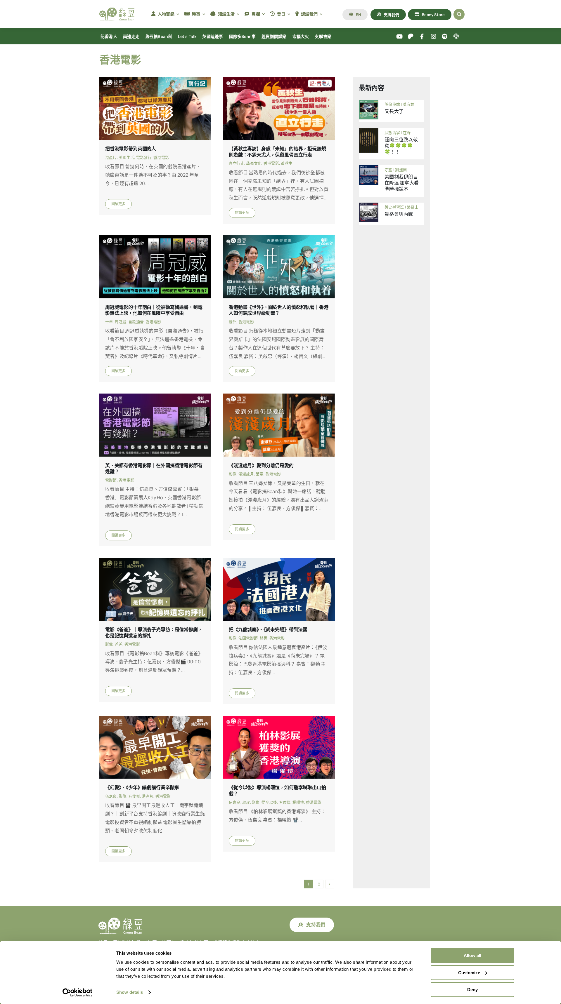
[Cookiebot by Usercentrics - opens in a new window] (77, 992)
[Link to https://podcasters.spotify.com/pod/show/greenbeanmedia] (445, 36)
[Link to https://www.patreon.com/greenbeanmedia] (410, 36)
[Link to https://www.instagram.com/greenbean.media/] (433, 36)
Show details (129, 992)
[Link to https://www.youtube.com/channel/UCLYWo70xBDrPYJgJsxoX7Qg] (399, 36)
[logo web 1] (116, 10)
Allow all (472, 955)
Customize (469, 972)
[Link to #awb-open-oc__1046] (459, 14)
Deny (472, 989)
